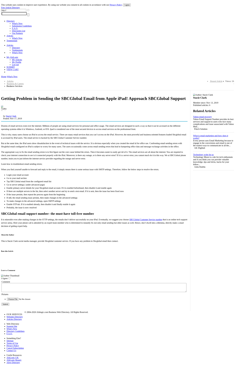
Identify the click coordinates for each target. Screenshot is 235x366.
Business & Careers (15, 84)
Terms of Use (12, 343)
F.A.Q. (15, 28)
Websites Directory (15, 317)
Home (3, 76)
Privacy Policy (116, 5)
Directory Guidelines (15, 331)
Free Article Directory (10, 7)
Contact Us (11, 350)
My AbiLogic (12, 57)
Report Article (216, 81)
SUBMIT (11, 67)
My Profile (16, 62)
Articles (10, 36)
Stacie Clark (11, 116)
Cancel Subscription (15, 348)
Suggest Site (12, 326)
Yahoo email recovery (202, 117)
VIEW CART (13, 69)
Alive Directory (13, 362)
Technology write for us (203, 154)
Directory (11, 21)
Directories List (18, 31)
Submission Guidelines (22, 26)
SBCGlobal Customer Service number (145, 219)
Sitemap (10, 341)
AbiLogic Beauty (14, 360)
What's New (17, 23)
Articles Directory (14, 319)
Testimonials (12, 40)
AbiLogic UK (13, 357)
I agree (127, 5)
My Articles (17, 60)
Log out (15, 64)
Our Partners (17, 33)
